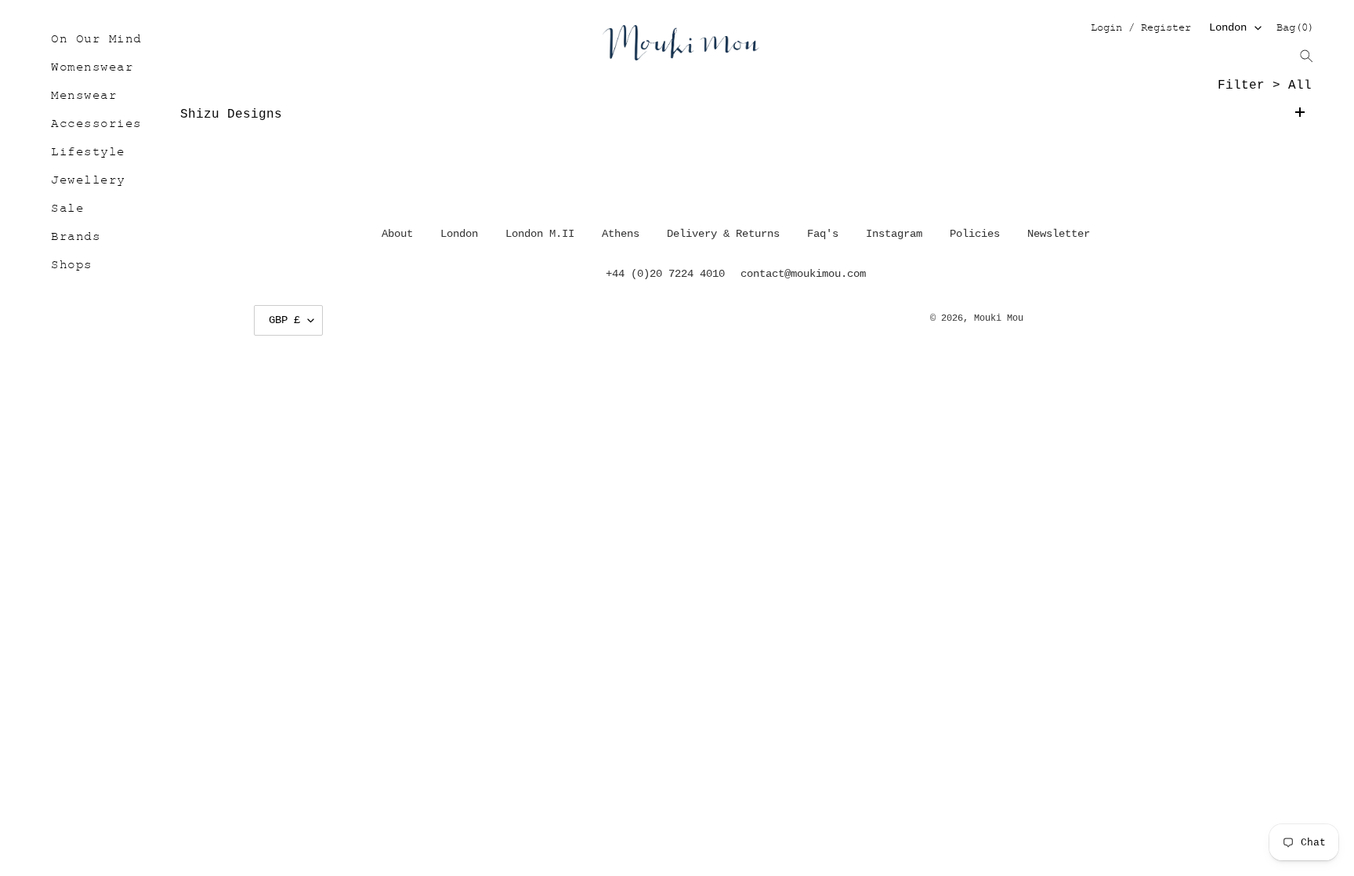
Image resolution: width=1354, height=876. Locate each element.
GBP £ (284, 320)
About (397, 233)
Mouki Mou (998, 318)
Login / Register (1140, 28)
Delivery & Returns (723, 233)
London (1228, 27)
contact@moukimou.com (803, 273)
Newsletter (1058, 233)
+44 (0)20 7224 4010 (665, 273)
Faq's (822, 233)
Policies (975, 233)
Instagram (894, 233)
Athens (620, 233)
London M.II (539, 233)
